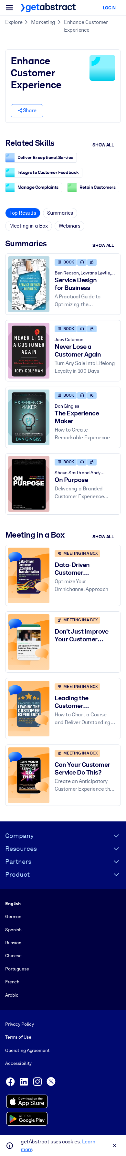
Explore (13, 22)
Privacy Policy (19, 1024)
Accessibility (18, 1063)
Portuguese (17, 968)
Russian (13, 942)
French (12, 981)
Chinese (13, 955)
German (13, 916)
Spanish (13, 929)
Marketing (43, 22)
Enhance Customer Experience (86, 26)
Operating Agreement (27, 1050)
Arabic (11, 995)
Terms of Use (18, 1037)
